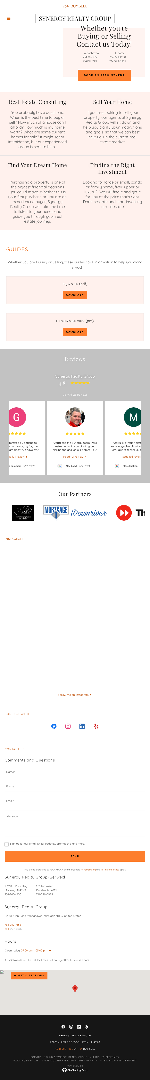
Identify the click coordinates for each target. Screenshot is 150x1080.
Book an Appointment (104, 75)
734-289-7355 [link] (13, 924)
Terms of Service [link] (110, 869)
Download (75, 295)
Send (75, 856)
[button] (15, 18)
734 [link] (66, 6)
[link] (75, 20)
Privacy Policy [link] (88, 869)
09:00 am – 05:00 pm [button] (34, 950)
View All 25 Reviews (75, 394)
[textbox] (75, 772)
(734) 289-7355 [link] (64, 1048)
